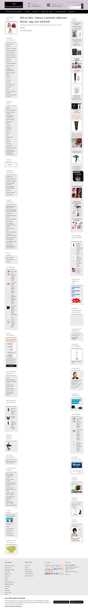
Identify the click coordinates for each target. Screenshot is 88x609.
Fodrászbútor (9, 213)
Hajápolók (8, 143)
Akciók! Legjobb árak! (60, 11)
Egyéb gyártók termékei (11, 505)
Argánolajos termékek (10, 54)
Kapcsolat (81, 2)
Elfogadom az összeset (76, 602)
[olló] (77, 465)
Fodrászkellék (77, 380)
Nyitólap (68, 2)
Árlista (6, 594)
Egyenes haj (8, 61)
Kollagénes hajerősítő (10, 57)
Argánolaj (8, 125)
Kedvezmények (8, 567)
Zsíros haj (8, 78)
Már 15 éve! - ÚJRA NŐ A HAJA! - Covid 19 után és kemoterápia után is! (77, 135)
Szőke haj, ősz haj (10, 65)
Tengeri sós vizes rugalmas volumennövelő (76, 111)
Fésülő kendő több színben (78, 270)
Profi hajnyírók (9, 532)
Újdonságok (71, 11)
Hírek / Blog (7, 571)
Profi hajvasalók (9, 530)
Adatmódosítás (28, 569)
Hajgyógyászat (9, 145)
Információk (35, 11)
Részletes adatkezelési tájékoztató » (13, 606)
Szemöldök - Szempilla (11, 181)
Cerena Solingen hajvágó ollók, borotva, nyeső (11, 489)
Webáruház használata (10, 569)
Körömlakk (8, 190)
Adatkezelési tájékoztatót (10, 359)
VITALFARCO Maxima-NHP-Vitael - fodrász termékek (11, 484)
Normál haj (8, 87)
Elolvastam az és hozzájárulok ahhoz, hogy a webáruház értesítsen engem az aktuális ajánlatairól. (11, 360)
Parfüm (7, 526)
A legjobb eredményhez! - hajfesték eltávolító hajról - (77, 41)
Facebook (67, 574)
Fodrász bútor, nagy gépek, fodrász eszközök (10, 498)
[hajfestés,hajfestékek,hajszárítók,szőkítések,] (77, 488)
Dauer (7, 135)
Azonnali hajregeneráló (11, 50)
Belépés (77, 2)
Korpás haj (8, 80)
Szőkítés (8, 132)
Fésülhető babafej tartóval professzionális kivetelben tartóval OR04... (79, 248)
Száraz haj (8, 82)
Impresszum (7, 575)
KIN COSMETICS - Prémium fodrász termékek (10, 476)
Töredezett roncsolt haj (11, 63)
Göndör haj (8, 59)
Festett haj (8, 76)
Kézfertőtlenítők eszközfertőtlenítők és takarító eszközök (10, 246)
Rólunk (6, 578)
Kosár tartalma (8, 592)
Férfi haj (8, 89)
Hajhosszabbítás (9, 257)
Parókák (8, 261)
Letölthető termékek (29, 575)
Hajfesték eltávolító (10, 119)
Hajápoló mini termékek (11, 147)
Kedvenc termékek (29, 573)
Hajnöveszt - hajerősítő (11, 48)
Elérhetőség (7, 586)
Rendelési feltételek (9, 584)
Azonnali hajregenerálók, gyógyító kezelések (10, 69)
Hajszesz (8, 139)
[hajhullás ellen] (77, 142)
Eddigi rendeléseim (29, 571)
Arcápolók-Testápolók (10, 179)
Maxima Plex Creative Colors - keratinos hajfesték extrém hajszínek (13, 287)
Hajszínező (8, 130)
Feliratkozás (11, 365)
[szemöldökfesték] (77, 225)
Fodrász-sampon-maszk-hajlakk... (14, 11)
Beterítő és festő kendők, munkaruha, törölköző (10, 225)
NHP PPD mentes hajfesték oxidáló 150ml (13, 322)
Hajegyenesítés (9, 137)
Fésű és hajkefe (9, 221)
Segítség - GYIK (8, 573)
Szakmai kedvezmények (10, 565)
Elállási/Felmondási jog (10, 582)
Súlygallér (13, 416)
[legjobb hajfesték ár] (77, 193)
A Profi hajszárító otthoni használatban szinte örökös (76, 168)
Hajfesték (8, 107)
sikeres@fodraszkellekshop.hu (71, 571)
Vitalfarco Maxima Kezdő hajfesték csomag (10, 393)
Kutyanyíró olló (9, 194)
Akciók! (7, 377)
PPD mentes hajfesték (10, 110)
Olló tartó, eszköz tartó (11, 232)
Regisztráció (73, 2)
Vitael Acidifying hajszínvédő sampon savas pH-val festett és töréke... (79, 260)
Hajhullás (8, 46)
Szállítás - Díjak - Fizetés (47, 11)
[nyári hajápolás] (9, 519)
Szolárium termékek (10, 192)
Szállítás (6, 580)
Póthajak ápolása (10, 259)
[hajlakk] (77, 355)
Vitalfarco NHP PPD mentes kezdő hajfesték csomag (11, 381)
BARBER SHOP (9, 44)
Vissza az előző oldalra (26, 30)
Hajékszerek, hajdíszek (11, 219)
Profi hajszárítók (9, 528)
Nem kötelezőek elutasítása (61, 602)
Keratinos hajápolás (10, 52)
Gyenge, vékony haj (10, 84)
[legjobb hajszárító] (78, 176)
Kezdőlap (27, 11)
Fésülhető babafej (10, 535)
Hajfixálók (8, 141)
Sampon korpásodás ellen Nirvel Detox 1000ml (13, 424)
